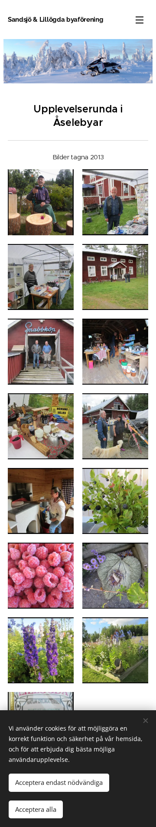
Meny (139, 19)
